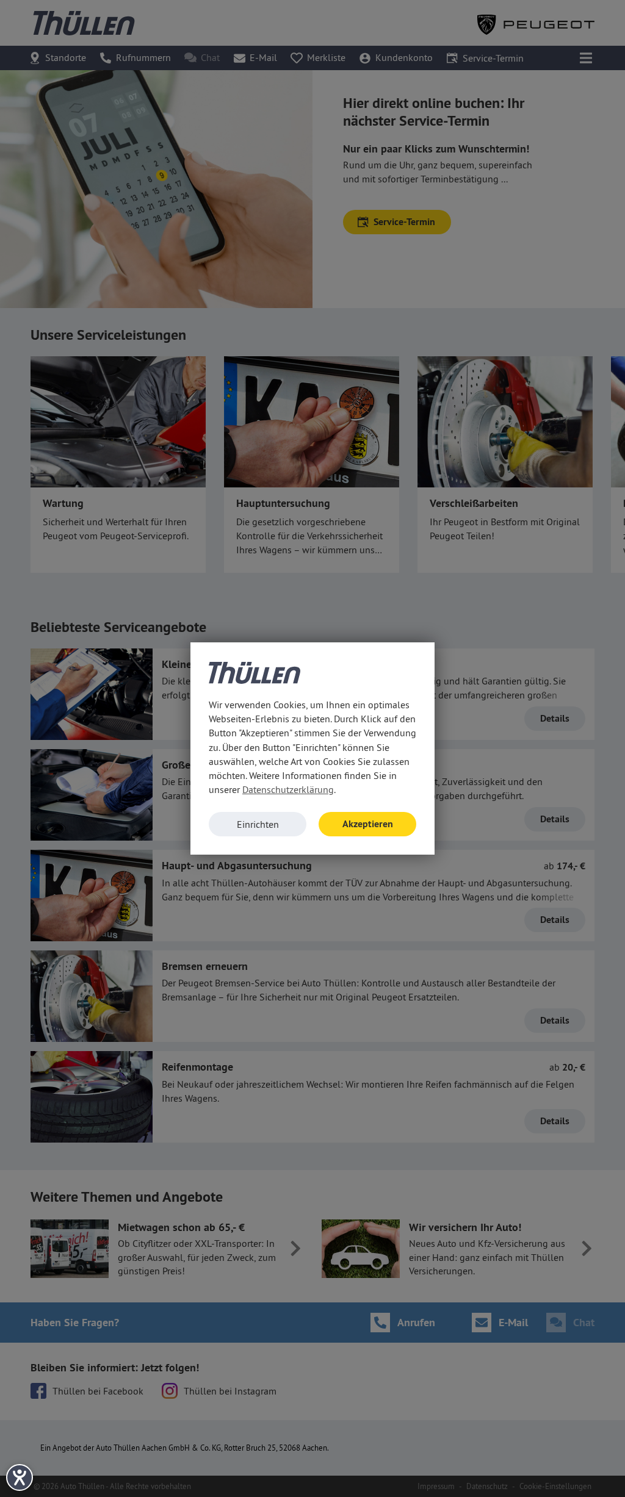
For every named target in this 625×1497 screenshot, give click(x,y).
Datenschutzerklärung (288, 789)
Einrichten (258, 824)
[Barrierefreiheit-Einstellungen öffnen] (19, 1477)
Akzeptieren (367, 823)
